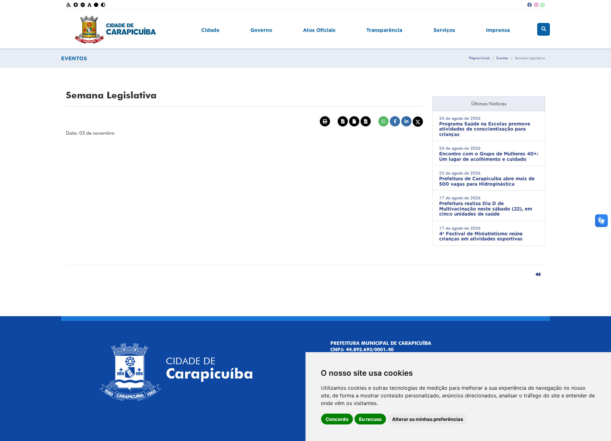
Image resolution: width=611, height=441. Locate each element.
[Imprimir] (325, 121)
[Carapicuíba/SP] (126, 29)
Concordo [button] (337, 419)
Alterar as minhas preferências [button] (427, 419)
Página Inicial (479, 58)
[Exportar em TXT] (354, 121)
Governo (261, 30)
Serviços (444, 30)
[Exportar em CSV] (366, 121)
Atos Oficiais (319, 30)
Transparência (384, 30)
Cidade (210, 30)
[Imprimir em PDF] (343, 121)
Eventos (502, 58)
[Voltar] (538, 275)
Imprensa (498, 30)
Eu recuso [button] (370, 419)
